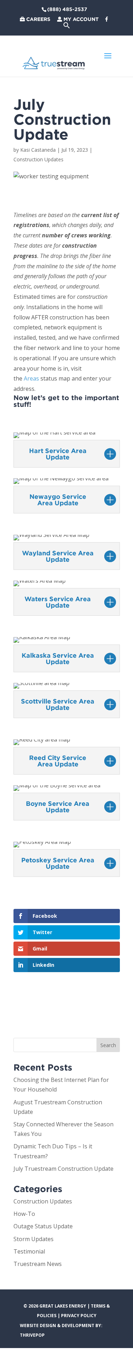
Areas (31, 378)
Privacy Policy (78, 1316)
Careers (37, 19)
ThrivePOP (32, 1335)
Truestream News (37, 1264)
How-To (24, 1214)
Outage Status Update (43, 1226)
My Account (80, 19)
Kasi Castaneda (38, 149)
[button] (66, 26)
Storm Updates (33, 1239)
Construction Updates (38, 159)
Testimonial (29, 1251)
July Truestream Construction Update (63, 1169)
